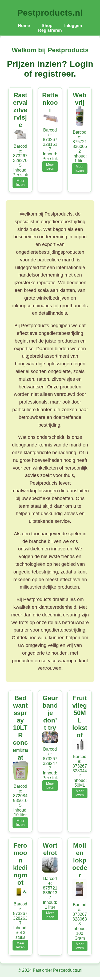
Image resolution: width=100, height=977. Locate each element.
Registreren (50, 30)
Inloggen (73, 25)
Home (24, 25)
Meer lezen (20, 183)
